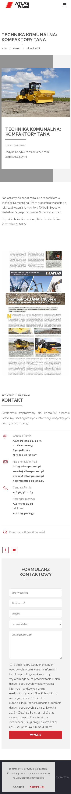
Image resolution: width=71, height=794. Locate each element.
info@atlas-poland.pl (27, 466)
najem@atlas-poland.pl (28, 480)
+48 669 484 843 (23, 513)
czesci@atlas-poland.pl (28, 475)
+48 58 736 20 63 (23, 492)
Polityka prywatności (57, 777)
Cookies (18, 787)
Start (4, 48)
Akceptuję (37, 787)
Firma (16, 48)
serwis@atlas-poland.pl (28, 471)
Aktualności (33, 48)
